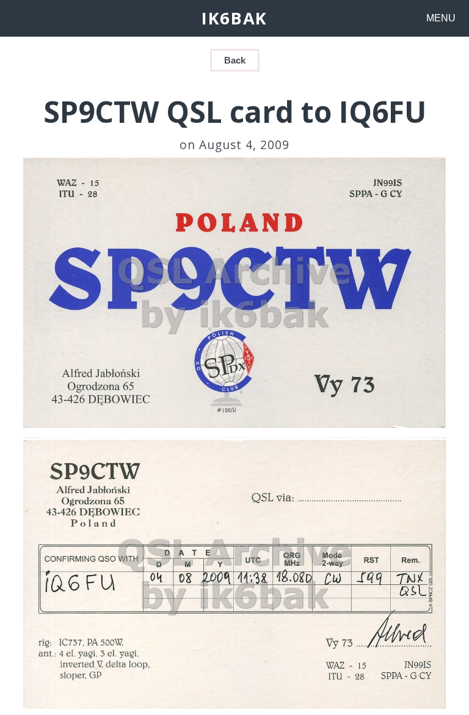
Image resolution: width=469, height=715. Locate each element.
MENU (441, 18)
